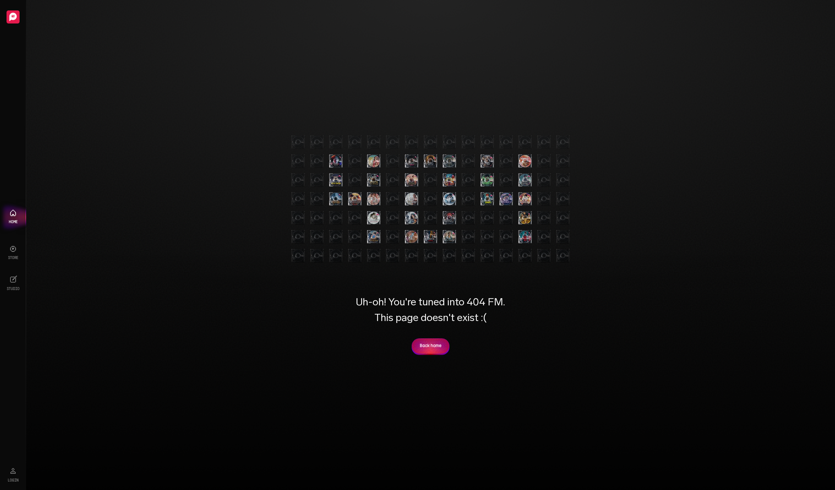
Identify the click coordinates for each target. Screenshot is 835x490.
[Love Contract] (506, 199)
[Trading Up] (449, 199)
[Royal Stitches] (449, 237)
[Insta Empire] (336, 180)
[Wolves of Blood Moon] (449, 218)
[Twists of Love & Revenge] (430, 237)
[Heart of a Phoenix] (374, 237)
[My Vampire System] (336, 161)
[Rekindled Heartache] (525, 161)
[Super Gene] (525, 218)
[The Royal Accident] (411, 180)
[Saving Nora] (374, 161)
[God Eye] (487, 180)
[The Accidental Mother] (411, 218)
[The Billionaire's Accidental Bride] (487, 161)
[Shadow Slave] (525, 180)
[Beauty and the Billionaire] (374, 218)
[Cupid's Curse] (411, 199)
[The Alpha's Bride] (430, 161)
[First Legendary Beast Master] (449, 180)
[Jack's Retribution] (525, 199)
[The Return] (449, 161)
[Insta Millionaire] (374, 180)
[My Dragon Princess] (355, 199)
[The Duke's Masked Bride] (411, 161)
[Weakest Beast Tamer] (487, 199)
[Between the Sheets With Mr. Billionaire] (374, 199)
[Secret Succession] (411, 237)
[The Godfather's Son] (525, 237)
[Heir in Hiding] (336, 199)
